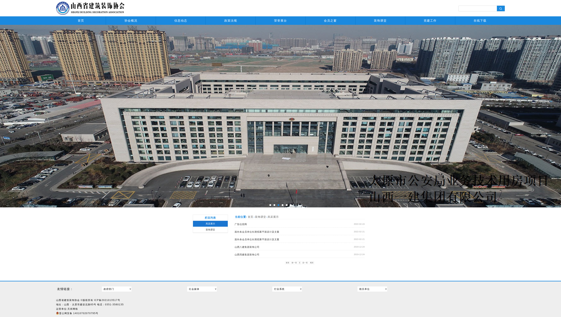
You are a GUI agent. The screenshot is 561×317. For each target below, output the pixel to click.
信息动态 (180, 20)
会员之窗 (330, 20)
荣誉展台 (280, 20)
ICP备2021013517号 (107, 300)
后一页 (305, 263)
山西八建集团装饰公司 (300, 247)
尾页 (312, 263)
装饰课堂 (380, 20)
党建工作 (430, 20)
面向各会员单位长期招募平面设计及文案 (300, 231)
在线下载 (480, 20)
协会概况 (130, 20)
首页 (81, 20)
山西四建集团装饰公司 (300, 254)
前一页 (294, 263)
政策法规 (230, 20)
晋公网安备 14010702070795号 (78, 313)
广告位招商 (300, 224)
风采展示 (210, 223)
